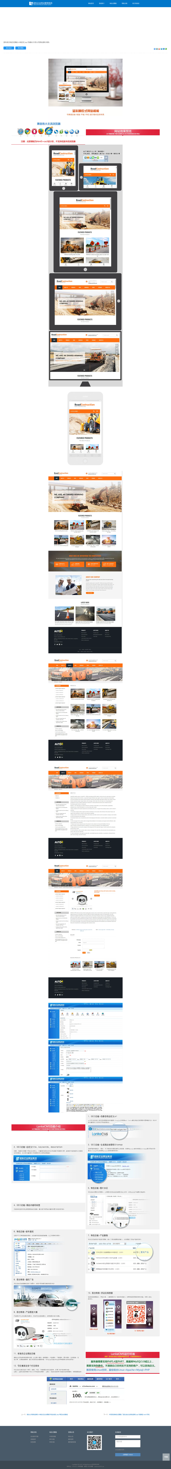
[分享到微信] (166, 49)
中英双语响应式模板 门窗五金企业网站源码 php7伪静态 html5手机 (129, 1414)
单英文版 (52, 1442)
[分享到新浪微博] (159, 49)
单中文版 (52, 1439)
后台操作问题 (34, 1436)
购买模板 (20, 48)
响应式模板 (113, 3)
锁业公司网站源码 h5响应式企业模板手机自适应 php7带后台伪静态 (47, 1414)
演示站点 (9, 48)
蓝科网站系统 (95, 1464)
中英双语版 (52, 1436)
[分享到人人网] (164, 49)
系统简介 (101, 3)
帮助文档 (124, 3)
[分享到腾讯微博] (161, 49)
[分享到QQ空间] (157, 49)
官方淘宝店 (135, 3)
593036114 (74, 1466)
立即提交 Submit (128, 1454)
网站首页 (91, 3)
